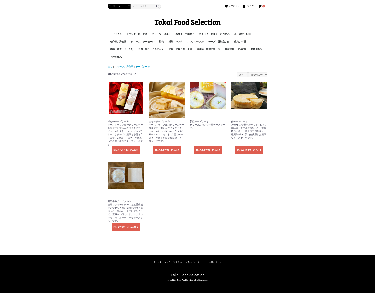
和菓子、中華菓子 (185, 34)
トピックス (116, 34)
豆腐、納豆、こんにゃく (151, 49)
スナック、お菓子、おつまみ (214, 34)
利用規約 (177, 262)
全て (110, 66)
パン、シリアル (195, 41)
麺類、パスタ (176, 41)
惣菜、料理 (240, 41)
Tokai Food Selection (188, 22)
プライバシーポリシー (195, 262)
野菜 (161, 41)
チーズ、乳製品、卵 (219, 41)
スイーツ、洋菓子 (161, 34)
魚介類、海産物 (118, 41)
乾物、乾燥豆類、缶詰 (180, 49)
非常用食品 (256, 49)
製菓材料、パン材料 (235, 49)
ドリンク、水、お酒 (137, 34)
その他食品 (116, 56)
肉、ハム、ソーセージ (143, 41)
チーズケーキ (143, 66)
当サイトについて (162, 262)
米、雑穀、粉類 (242, 34)
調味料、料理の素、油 (208, 49)
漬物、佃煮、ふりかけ (121, 49)
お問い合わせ (215, 262)
